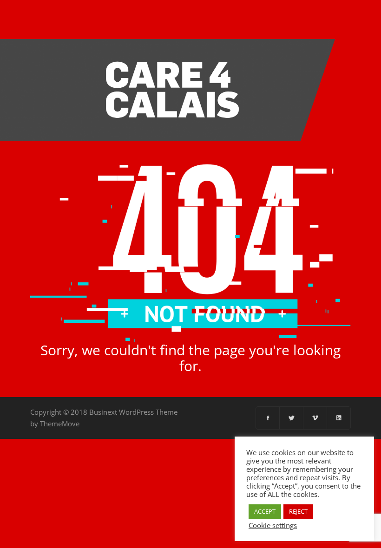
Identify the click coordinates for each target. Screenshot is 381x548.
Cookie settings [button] (273, 525)
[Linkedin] (338, 418)
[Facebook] (268, 418)
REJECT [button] (298, 511)
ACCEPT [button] (265, 511)
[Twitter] (291, 418)
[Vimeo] (315, 418)
